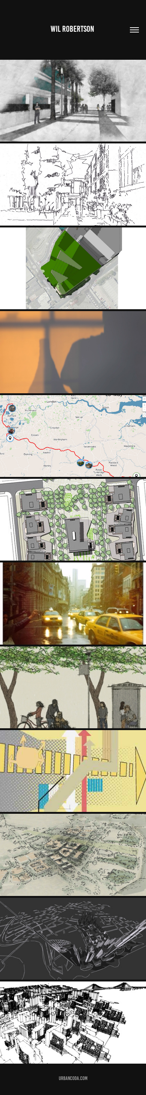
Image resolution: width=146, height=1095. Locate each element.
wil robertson (73, 29)
